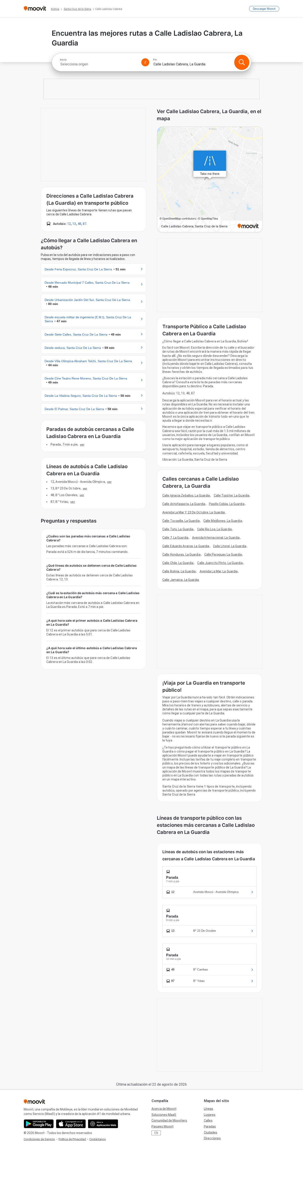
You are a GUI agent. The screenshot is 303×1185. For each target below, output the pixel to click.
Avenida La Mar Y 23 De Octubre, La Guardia (193, 512)
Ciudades (210, 1132)
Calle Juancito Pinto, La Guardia (219, 563)
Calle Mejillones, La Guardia (222, 521)
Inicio (63, 59)
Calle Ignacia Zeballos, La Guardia (186, 495)
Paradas (210, 1126)
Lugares (209, 1114)
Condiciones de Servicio (39, 1139)
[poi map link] (210, 179)
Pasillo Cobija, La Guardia (226, 504)
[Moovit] (35, 9)
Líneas (208, 1108)
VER (82, 444)
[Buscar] (241, 62)
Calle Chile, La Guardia (177, 563)
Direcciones (212, 1138)
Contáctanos (97, 1139)
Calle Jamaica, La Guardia (180, 580)
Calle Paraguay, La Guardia (223, 554)
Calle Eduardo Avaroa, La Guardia (185, 546)
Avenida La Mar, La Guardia (219, 571)
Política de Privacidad (72, 1139)
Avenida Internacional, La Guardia (216, 537)
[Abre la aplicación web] (103, 1123)
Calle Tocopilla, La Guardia (181, 521)
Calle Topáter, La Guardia (232, 495)
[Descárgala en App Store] (71, 1123)
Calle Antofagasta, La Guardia (183, 504)
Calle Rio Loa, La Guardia (214, 529)
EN (156, 1133)
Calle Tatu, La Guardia (177, 529)
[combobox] (99, 64)
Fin (155, 59)
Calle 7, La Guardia (175, 537)
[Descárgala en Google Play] (39, 1123)
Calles (208, 1120)
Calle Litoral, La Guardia (229, 546)
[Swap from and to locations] (145, 62)
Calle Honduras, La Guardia (181, 554)
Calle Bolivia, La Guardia (179, 571)
